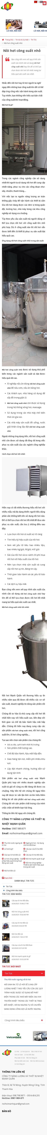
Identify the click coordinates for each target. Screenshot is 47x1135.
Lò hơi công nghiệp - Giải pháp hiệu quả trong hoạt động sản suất (12, 861)
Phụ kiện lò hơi (20, 1058)
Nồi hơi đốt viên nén (22, 1061)
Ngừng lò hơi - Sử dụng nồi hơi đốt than (34, 844)
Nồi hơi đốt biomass (37, 1061)
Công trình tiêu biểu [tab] (14, 1020)
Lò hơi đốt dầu (29, 1055)
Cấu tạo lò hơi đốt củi (12, 855)
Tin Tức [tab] (8, 973)
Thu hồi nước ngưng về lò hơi (12, 844)
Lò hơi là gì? (8, 849)
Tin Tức (34, 39)
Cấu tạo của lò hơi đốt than (33, 850)
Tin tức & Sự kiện (22, 39)
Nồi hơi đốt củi (9, 870)
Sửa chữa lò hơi (36, 1051)
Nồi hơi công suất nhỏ (20, 911)
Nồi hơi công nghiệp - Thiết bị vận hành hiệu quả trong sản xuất (34, 864)
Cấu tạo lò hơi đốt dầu (34, 855)
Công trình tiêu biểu (14, 890)
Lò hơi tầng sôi (20, 1064)
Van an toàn (19, 1055)
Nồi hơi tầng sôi (31, 1058)
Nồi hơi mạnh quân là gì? (35, 859)
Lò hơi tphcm (25, 1051)
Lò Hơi (17, 1051)
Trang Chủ (9, 39)
